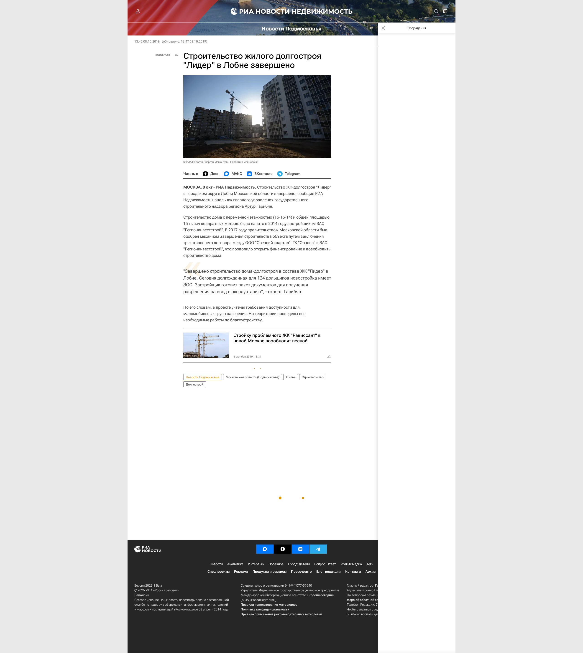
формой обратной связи (365, 600)
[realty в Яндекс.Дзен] (282, 549)
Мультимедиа (351, 564)
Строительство (313, 377)
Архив (371, 572)
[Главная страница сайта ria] (257, 11)
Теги (369, 564)
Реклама (241, 572)
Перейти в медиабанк (244, 162)
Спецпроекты (218, 572)
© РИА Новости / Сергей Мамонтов (205, 162)
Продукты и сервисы (269, 572)
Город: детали (299, 564)
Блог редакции (328, 572)
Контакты (353, 572)
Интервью (256, 564)
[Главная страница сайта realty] (291, 11)
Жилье (290, 377)
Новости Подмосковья (202, 377)
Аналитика (235, 564)
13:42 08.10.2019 (147, 41)
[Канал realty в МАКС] (265, 549)
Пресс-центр (301, 572)
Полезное (276, 564)
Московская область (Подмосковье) (252, 377)
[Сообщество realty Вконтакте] (300, 549)
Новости (216, 564)
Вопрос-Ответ (325, 564)
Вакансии (141, 595)
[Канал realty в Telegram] (318, 549)
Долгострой (194, 384)
